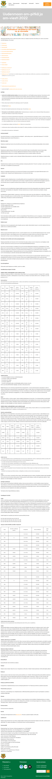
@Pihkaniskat (43, 765)
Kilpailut (7, 9)
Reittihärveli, (6, 67)
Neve (2, 776)
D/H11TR (13, 89)
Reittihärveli (5, 73)
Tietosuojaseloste (7, 769)
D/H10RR (10, 89)
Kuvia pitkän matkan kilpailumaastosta (9, 49)
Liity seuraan (6, 767)
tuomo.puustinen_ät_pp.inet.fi (10, 75)
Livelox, (5, 78)
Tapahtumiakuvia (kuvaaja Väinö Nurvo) (9, 85)
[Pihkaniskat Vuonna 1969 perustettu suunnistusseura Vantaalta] (4, 4)
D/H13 (19, 89)
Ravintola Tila (18, 714)
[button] (27, 3)
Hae (48, 771)
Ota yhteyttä (6, 765)
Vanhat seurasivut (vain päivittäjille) (43, 776)
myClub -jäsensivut (47, 4)
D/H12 (16, 89)
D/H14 (21, 89)
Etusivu (10, 3)
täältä (10, 105)
